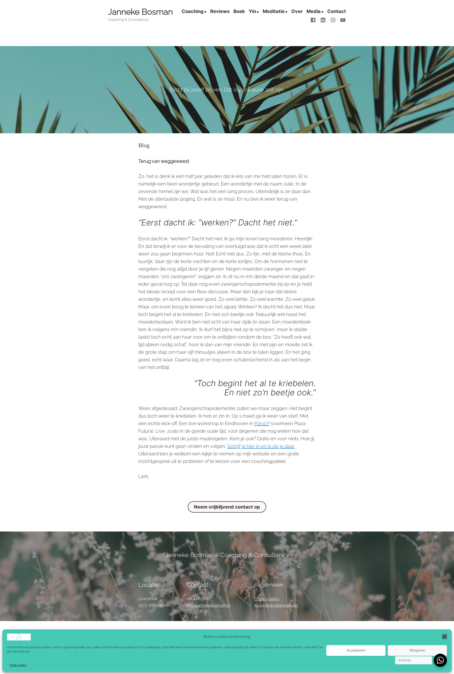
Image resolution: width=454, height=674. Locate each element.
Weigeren (417, 650)
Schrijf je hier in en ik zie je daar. (261, 446)
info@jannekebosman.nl (208, 605)
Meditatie (274, 12)
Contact (336, 12)
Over (297, 12)
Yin (252, 12)
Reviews (220, 12)
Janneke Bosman (140, 12)
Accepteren (356, 650)
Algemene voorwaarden (276, 605)
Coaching (193, 12)
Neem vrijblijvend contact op (227, 507)
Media (313, 12)
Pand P (261, 423)
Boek (239, 12)
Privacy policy (18, 665)
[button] (444, 636)
